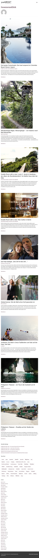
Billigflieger (27, 459)
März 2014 (2, 508)
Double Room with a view (21, 461)
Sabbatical (21, 473)
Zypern (16, 68)
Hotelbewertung (9, 466)
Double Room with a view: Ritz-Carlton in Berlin (16, 220)
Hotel (3, 466)
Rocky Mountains (14, 473)
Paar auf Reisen (21, 471)
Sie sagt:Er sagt (7, 263)
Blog (31, 459)
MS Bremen (4, 471)
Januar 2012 (3, 549)
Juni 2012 (2, 541)
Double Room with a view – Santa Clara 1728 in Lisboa (10, 448)
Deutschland (5, 134)
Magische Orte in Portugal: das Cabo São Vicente (9, 451)
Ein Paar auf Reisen (5, 464)
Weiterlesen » (3, 143)
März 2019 (2, 485)
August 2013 (3, 519)
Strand (25, 473)
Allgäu (7, 459)
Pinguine (27, 471)
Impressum (36, 554)
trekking (34, 473)
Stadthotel (16, 179)
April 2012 (2, 544)
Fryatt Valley (20, 464)
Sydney (30, 473)
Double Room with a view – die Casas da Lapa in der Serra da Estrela (12, 446)
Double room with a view (5, 68)
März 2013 (2, 527)
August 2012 (3, 538)
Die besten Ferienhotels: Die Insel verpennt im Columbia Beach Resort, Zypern (14, 452)
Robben (7, 473)
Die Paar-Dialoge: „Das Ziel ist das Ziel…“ (14, 261)
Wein (8, 475)
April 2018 (2, 488)
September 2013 (3, 518)
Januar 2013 (3, 530)
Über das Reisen (3, 303)
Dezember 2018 (3, 486)
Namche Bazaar (10, 471)
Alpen (2, 134)
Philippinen (3, 388)
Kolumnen (3, 263)
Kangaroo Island (27, 466)
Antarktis (11, 459)
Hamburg (26, 464)
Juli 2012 (2, 540)
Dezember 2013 (3, 513)
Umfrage (3, 475)
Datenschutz (31, 554)
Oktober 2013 (3, 516)
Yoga (22, 475)
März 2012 (2, 546)
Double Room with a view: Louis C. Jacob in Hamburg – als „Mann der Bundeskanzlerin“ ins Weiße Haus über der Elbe (19, 176)
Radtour (3, 473)
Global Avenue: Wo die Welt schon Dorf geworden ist (18, 302)
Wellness (12, 475)
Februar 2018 (3, 491)
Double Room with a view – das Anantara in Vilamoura (10, 449)
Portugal (33, 471)
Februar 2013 (3, 529)
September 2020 (4, 483)
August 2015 (3, 497)
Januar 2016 (3, 494)
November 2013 (3, 515)
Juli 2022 (2, 482)
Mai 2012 (2, 543)
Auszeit (16, 459)
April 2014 (2, 507)
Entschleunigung (13, 464)
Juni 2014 (2, 504)
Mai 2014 (2, 505)
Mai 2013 (2, 524)
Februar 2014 (3, 510)
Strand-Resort (12, 68)
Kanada (21, 466)
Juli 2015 (2, 499)
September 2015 (4, 496)
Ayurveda (21, 459)
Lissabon (18, 469)
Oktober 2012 (3, 535)
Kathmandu (4, 469)
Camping (12, 461)
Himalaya (32, 464)
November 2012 (3, 533)
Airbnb (3, 459)
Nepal (16, 471)
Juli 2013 (2, 521)
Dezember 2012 (3, 532)
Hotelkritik (16, 466)
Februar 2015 (3, 502)
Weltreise (17, 475)
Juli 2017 (2, 493)
